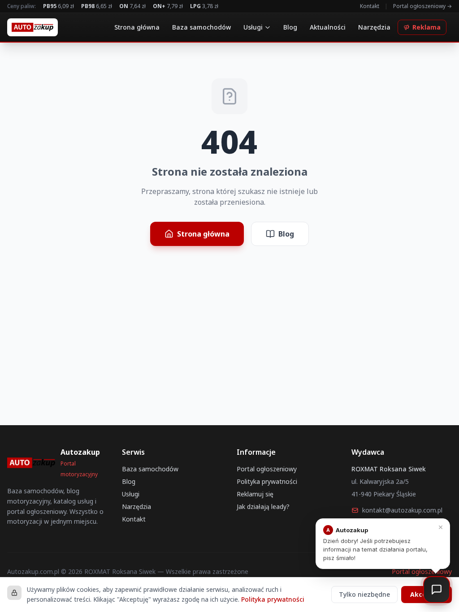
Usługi (253, 27)
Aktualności (328, 27)
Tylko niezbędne (364, 594)
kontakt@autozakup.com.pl (402, 510)
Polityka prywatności (267, 481)
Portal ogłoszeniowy (267, 469)
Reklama (426, 27)
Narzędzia (374, 27)
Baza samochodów (201, 27)
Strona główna (137, 27)
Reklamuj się (255, 494)
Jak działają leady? (263, 506)
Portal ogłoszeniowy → (422, 6)
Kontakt (369, 6)
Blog (290, 27)
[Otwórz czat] (436, 589)
